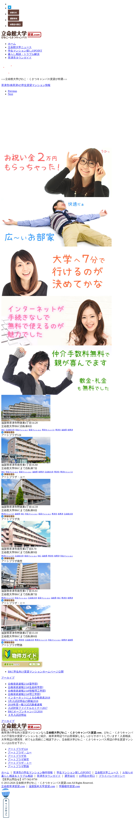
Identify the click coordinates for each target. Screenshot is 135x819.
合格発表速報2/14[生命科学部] (25, 687)
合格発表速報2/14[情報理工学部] (27, 690)
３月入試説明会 (17, 715)
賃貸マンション (35, 430)
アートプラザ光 (17, 756)
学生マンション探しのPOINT (74, 772)
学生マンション (21, 430)
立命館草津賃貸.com (13, 786)
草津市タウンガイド (49, 776)
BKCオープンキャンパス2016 (25, 711)
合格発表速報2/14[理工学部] (24, 694)
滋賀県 (64, 430)
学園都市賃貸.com (69, 786)
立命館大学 (10, 430)
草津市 (58, 430)
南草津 (70, 430)
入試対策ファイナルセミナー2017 (27, 708)
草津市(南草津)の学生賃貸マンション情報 (25, 85)
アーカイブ (7, 677)
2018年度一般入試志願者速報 (25, 704)
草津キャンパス (48, 430)
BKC (3, 430)
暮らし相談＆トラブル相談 (17, 776)
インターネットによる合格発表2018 (29, 697)
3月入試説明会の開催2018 (23, 701)
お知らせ (127, 772)
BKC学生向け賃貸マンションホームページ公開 (36, 671)
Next (10, 94)
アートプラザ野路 (18, 766)
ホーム (5, 772)
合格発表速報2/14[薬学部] (23, 683)
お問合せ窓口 (87, 776)
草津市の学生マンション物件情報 (33, 772)
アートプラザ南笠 (18, 759)
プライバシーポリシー (112, 776)
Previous (12, 91)
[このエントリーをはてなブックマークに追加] (9, 8)
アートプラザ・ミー (20, 762)
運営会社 (70, 776)
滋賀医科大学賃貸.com (42, 786)
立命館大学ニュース (107, 772)
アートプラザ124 (18, 749)
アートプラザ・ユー (20, 752)
